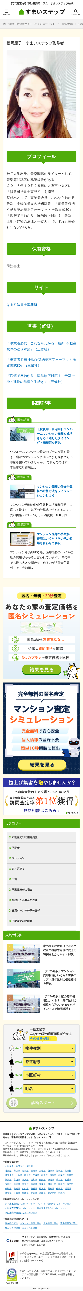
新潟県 (8, 1180)
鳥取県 (8, 1189)
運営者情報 (42, 1237)
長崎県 (17, 1193)
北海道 (8, 1171)
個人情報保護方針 (30, 1241)
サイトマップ (28, 1237)
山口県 (25, 1189)
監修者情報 (54, 1237)
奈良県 (42, 1184)
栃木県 (44, 1175)
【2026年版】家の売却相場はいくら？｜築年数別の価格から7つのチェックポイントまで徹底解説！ (59, 1003)
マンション (18, 858)
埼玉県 (27, 1175)
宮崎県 (42, 1193)
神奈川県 (9, 1175)
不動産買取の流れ (68, 1223)
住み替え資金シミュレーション (52, 1208)
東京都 (68, 1171)
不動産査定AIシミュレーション (20, 1208)
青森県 (17, 1171)
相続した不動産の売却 (24, 900)
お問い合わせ (28, 1245)
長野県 (70, 1175)
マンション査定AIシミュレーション (54, 1204)
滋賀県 (34, 1184)
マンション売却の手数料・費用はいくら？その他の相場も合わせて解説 (55, 539)
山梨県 (61, 1175)
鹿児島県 (52, 1193)
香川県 (42, 1189)
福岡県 (68, 1189)
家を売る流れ (11, 1223)
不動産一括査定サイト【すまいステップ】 (31, 23)
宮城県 (42, 1171)
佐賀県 (8, 1193)
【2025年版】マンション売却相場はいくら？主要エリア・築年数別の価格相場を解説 (59, 977)
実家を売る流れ (29, 1228)
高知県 (51, 1189)
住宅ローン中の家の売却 (26, 910)
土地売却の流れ (50, 1223)
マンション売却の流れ (30, 1223)
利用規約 (65, 1237)
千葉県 (19, 1175)
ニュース (41, 1245)
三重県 (68, 1180)
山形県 (51, 1171)
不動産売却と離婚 (22, 921)
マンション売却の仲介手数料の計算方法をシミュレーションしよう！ (55, 491)
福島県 (59, 1171)
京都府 (25, 1184)
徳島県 (59, 1189)
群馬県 (53, 1175)
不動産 (16, 848)
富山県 (17, 1180)
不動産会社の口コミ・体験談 (19, 1166)
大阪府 (8, 1184)
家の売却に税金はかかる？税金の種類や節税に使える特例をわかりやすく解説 (59, 950)
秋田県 (34, 1171)
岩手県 (25, 1171)
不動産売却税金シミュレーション (21, 1213)
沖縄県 (61, 1193)
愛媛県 (34, 1189)
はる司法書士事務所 (22, 304)
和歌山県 (52, 1184)
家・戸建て (18, 868)
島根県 (17, 1189)
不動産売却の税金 (22, 889)
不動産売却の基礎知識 (24, 837)
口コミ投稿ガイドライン (52, 1241)
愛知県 (42, 1180)
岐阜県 (59, 1180)
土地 (14, 879)
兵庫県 (17, 1184)
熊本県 (25, 1193)
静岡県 (51, 1180)
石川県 (25, 1180)
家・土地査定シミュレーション (20, 1204)
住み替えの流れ (12, 1228)
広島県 (70, 1184)
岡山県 (61, 1184)
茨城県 (36, 1175)
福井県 (34, 1180)
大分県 (34, 1193)
